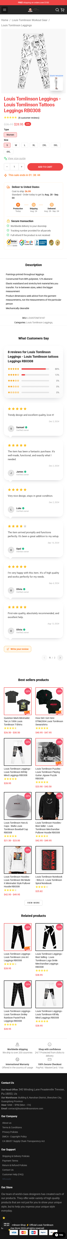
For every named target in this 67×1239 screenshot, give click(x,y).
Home (4, 20)
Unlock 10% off (6, 1224)
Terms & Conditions (12, 1127)
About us (6, 1123)
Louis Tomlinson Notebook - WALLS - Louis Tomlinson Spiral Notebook (48, 880)
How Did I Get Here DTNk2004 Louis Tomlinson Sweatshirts (49, 721)
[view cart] (62, 10)
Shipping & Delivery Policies (15, 1156)
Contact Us (7, 1170)
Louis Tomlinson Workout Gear (29, 20)
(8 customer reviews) (28, 117)
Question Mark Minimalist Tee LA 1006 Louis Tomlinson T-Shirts (17, 721)
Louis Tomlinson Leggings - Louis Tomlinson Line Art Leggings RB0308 (17, 957)
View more (33, 903)
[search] (57, 10)
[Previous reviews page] (44, 658)
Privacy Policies (10, 1132)
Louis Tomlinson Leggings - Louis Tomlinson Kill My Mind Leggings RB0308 (17, 772)
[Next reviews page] (60, 658)
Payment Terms (10, 1160)
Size (6, 140)
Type (6, 129)
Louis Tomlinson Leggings (16, 25)
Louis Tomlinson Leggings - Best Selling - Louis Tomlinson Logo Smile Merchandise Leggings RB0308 (49, 960)
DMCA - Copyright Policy (14, 1136)
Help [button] (61, 1235)
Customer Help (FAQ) (13, 1174)
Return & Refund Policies (14, 1165)
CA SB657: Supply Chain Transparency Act (23, 1141)
